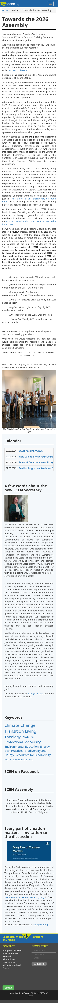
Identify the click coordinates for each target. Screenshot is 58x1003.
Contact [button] (8, 987)
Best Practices (13, 751)
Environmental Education (21, 747)
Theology (12, 736)
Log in (30, 995)
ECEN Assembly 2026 (31, 450)
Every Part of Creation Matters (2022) (24, 897)
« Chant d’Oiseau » (18, 70)
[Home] (10, 3)
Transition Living (20, 731)
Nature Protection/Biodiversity (22, 739)
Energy (45, 747)
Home (5, 10)
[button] (29, 938)
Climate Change (19, 725)
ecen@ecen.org (35, 693)
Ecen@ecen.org (40, 924)
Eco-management (23, 759)
